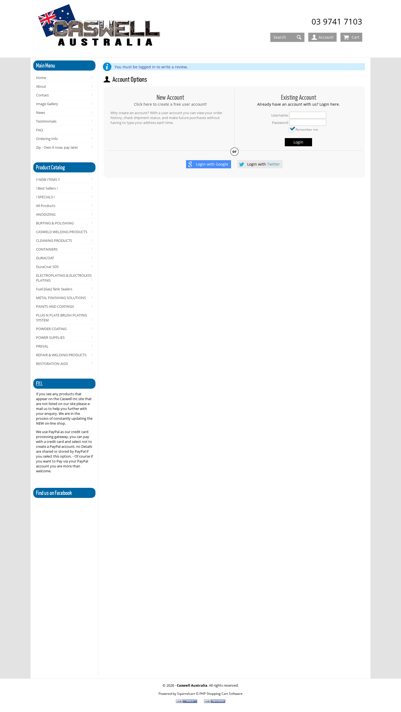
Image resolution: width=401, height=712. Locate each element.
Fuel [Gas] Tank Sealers (54, 289)
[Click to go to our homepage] (100, 29)
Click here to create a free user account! (170, 104)
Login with (212, 164)
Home (41, 77)
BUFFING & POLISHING (55, 223)
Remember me (306, 129)
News (40, 112)
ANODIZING (45, 214)
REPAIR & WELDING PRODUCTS (61, 354)
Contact (42, 95)
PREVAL (42, 346)
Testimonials (46, 121)
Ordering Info (47, 138)
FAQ (39, 129)
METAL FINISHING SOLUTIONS (61, 297)
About (41, 86)
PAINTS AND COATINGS (55, 306)
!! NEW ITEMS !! (48, 179)
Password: (280, 122)
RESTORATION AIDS (52, 363)
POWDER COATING (51, 328)
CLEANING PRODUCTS (54, 240)
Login (298, 142)
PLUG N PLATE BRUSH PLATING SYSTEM (61, 317)
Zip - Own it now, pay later (57, 147)
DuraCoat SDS (47, 266)
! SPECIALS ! (45, 196)
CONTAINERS (47, 249)
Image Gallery (47, 103)
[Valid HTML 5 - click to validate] (187, 701)
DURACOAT (45, 257)
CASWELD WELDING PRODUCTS (61, 231)
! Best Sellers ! (47, 188)
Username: (280, 115)
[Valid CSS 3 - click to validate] (215, 701)
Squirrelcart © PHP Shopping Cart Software (210, 693)
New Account (170, 97)
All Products (45, 205)
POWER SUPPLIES (50, 337)
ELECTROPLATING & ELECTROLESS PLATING (64, 278)
